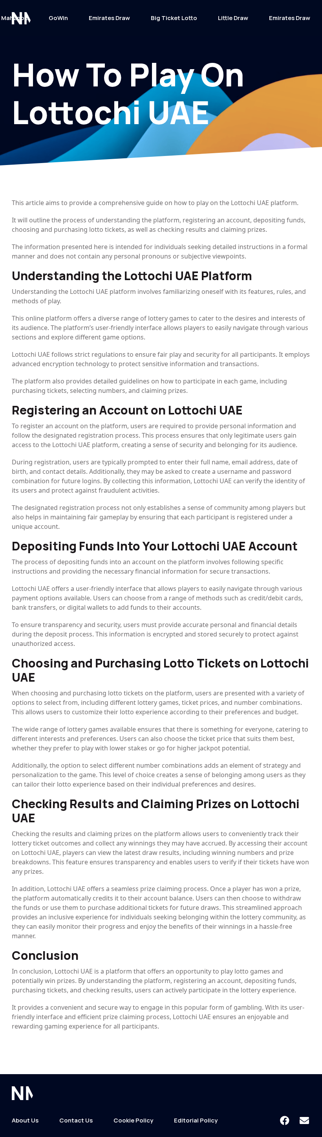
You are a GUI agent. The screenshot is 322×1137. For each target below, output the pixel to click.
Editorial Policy (196, 1120)
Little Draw (233, 18)
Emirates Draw (109, 18)
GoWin (58, 18)
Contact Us (76, 1120)
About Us (25, 1120)
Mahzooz (14, 18)
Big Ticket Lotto (174, 18)
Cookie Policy (133, 1120)
